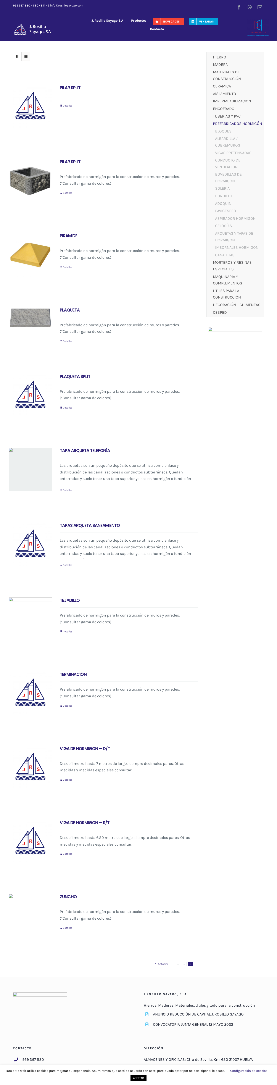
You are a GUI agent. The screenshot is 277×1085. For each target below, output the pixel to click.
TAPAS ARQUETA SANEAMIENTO (90, 525)
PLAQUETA (70, 310)
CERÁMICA (222, 86)
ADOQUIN (223, 203)
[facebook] (239, 7)
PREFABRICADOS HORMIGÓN (237, 123)
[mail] (260, 7)
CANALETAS (225, 255)
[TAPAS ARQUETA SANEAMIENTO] (30, 544)
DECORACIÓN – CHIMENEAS (236, 304)
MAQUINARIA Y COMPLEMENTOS (227, 280)
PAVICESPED (225, 210)
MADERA (220, 64)
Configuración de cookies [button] (248, 1071)
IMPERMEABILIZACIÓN (232, 101)
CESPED (220, 312)
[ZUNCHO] (30, 915)
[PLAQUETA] (30, 317)
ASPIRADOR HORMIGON (235, 218)
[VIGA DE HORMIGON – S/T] (30, 841)
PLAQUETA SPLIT (75, 376)
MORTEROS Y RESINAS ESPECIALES (232, 265)
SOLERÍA (222, 188)
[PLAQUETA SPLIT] (30, 395)
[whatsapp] (249, 7)
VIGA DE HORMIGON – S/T (85, 823)
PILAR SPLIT (70, 88)
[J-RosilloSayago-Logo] (34, 25)
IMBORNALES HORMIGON (236, 247)
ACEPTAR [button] (138, 1078)
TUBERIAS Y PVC (227, 116)
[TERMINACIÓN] (30, 693)
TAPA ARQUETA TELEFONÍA (85, 450)
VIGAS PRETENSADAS (233, 152)
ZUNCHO (68, 897)
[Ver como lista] (26, 56)
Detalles (67, 105)
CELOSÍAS (223, 225)
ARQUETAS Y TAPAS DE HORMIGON (234, 236)
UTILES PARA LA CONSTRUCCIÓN (227, 294)
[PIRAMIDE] (30, 254)
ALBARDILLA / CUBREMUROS (227, 142)
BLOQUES (223, 131)
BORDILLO (223, 196)
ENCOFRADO (223, 108)
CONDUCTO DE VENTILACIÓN (227, 163)
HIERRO (219, 57)
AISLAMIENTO (224, 93)
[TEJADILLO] (30, 619)
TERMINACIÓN (73, 674)
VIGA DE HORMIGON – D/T (85, 749)
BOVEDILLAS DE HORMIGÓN (228, 177)
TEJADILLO (70, 600)
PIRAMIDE (68, 236)
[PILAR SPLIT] (30, 106)
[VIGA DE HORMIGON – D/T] (30, 767)
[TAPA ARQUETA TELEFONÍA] (30, 469)
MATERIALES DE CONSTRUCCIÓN (227, 75)
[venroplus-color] (258, 21)
